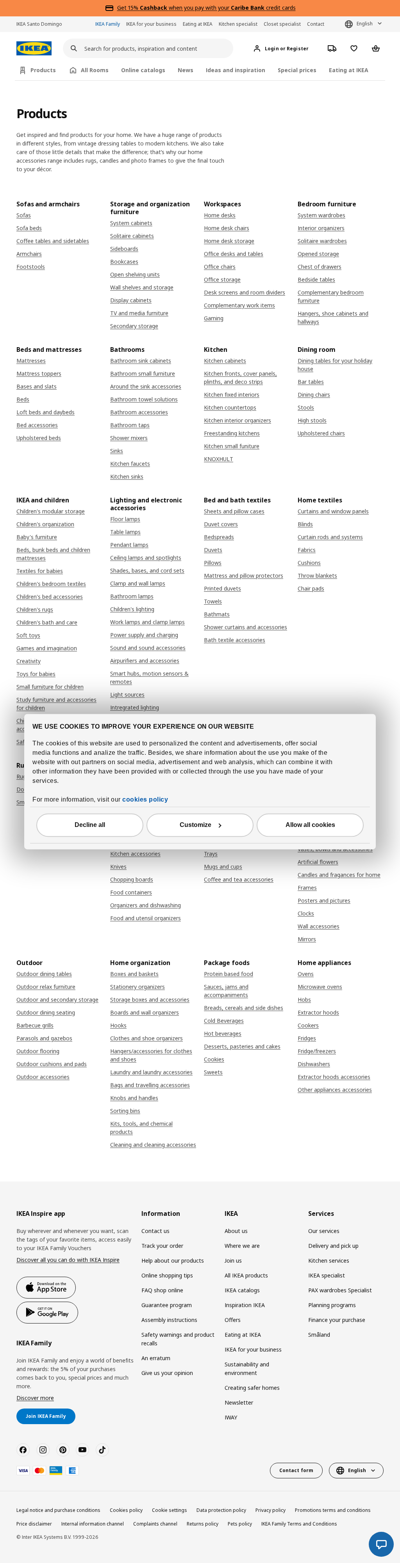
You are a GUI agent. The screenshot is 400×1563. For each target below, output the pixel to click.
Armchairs (29, 253)
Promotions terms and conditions (333, 1510)
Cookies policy (126, 1510)
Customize (195, 824)
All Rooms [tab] (95, 70)
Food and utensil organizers (145, 918)
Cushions (309, 562)
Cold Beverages (224, 1020)
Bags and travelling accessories (150, 1085)
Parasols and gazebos (44, 1038)
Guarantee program (166, 1305)
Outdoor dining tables (44, 974)
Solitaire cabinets (132, 236)
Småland (319, 1334)
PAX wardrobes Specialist (340, 1290)
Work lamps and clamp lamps (147, 622)
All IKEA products (246, 1275)
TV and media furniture (139, 313)
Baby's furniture (36, 537)
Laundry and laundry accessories (151, 1072)
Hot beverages (222, 1033)
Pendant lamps (129, 544)
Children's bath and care (46, 622)
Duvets (213, 550)
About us (236, 1231)
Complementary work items (239, 305)
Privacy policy (270, 1510)
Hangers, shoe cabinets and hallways (333, 317)
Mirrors (307, 939)
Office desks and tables (233, 253)
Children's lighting (132, 609)
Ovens (306, 974)
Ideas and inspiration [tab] (235, 70)
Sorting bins (125, 1110)
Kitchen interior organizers (237, 420)
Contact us (155, 1231)
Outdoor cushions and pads (51, 1064)
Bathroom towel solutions (144, 399)
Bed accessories (37, 425)
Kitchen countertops (230, 407)
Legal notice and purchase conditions (58, 1510)
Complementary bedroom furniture (331, 296)
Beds (22, 399)
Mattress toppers (38, 373)
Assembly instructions (169, 1319)
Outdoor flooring (37, 1051)
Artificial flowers (318, 862)
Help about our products (172, 1260)
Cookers (308, 1025)
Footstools (30, 266)
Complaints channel (155, 1523)
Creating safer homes (252, 1387)
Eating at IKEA (197, 24)
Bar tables (311, 381)
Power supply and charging (144, 635)
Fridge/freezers (317, 1051)
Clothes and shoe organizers (146, 1038)
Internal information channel (92, 1523)
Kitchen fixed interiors (231, 394)
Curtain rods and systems (330, 537)
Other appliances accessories (335, 1089)
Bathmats (217, 614)
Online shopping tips (167, 1275)
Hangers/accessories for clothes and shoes (151, 1055)
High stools (312, 420)
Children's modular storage (50, 511)
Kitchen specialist (238, 24)
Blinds (305, 524)
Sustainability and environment (247, 1369)
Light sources (127, 694)
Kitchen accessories (135, 853)
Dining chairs (314, 394)
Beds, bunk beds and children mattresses (53, 554)
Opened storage (318, 253)
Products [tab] (43, 70)
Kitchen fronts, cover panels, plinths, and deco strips (240, 377)
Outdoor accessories (43, 1076)
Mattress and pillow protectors (243, 575)
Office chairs (220, 266)
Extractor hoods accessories (334, 1076)
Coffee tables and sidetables (52, 241)
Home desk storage (229, 241)
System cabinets (131, 223)
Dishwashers (314, 1064)
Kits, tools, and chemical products (141, 1127)
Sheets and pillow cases (234, 511)
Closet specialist (282, 24)
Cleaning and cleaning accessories (153, 1144)
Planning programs (332, 1305)
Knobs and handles (134, 1098)
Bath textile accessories (234, 640)
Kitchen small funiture (231, 446)
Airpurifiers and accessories (144, 660)
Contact (315, 24)
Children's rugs (34, 609)
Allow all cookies (310, 824)
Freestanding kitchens (232, 433)
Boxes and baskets (134, 974)
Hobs (304, 999)
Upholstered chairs (321, 433)
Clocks (306, 913)
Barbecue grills (35, 1025)
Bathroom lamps (132, 596)
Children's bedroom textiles (51, 583)
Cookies (214, 1059)
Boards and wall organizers (144, 1012)
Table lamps (125, 532)
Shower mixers (129, 438)
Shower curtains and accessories (245, 627)
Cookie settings (169, 1510)
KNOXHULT (218, 459)
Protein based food (228, 974)
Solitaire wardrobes (322, 241)
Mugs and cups (223, 866)
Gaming (213, 318)
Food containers (131, 892)
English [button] (365, 23)
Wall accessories (318, 926)
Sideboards (124, 248)
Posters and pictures (324, 900)
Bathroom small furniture (142, 373)
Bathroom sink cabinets (140, 360)
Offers (233, 1319)
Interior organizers (321, 228)
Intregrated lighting (134, 707)
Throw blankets (317, 575)
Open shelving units (135, 274)
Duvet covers (221, 524)
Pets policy (240, 1523)
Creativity (28, 661)
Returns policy (202, 1523)
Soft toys (28, 635)
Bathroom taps (130, 425)
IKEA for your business (151, 24)
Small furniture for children (50, 686)
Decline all (90, 824)
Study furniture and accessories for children (56, 703)
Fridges (307, 1038)
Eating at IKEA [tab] (348, 70)
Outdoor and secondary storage (57, 999)
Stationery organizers (137, 986)
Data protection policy (221, 1510)
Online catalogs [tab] (143, 70)
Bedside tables (316, 279)
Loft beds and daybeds (45, 412)
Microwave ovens (320, 986)
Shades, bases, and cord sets (147, 570)
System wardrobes (321, 215)
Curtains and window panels (333, 511)
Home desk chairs (226, 228)
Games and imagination (46, 648)
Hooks (118, 1025)
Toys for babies (35, 674)
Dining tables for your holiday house (335, 365)
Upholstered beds (38, 438)
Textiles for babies (39, 571)
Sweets (213, 1072)
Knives (118, 866)
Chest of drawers (319, 266)
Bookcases (124, 261)
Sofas (23, 215)
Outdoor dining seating (45, 1012)
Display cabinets (131, 300)
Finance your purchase (336, 1319)
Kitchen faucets (130, 463)
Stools (306, 407)
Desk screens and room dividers (244, 292)
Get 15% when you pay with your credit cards (206, 7)
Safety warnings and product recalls (177, 1339)
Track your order (162, 1245)
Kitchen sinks (126, 476)
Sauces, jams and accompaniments (226, 991)
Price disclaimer (34, 1523)
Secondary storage (134, 326)
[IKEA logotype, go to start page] (34, 48)
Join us (233, 1260)
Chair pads (311, 588)
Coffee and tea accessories (238, 879)
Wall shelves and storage (141, 287)
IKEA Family (107, 24)
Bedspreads (219, 537)
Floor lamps (125, 519)
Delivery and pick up (333, 1245)
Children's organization (45, 524)
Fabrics (307, 550)
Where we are (242, 1245)
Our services (323, 1231)
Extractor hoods (318, 1012)
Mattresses (31, 360)
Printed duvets (222, 588)
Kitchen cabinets (225, 360)
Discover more (35, 1398)
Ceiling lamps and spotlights (145, 557)
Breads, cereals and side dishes (243, 1007)
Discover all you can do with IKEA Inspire (68, 1259)
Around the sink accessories (145, 386)
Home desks (220, 215)
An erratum (155, 1358)
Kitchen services (328, 1260)
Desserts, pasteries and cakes (242, 1046)
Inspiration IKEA (245, 1305)
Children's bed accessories (49, 596)
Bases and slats (36, 386)
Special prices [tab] (297, 70)
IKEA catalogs (242, 1290)
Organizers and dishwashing (145, 905)
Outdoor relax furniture (45, 986)
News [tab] (185, 70)
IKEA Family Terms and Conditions (299, 1523)
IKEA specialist (326, 1275)
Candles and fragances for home (339, 874)
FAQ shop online (162, 1290)
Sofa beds (29, 228)
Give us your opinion (167, 1373)
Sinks (116, 450)
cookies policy (145, 799)
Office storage (222, 279)
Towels (213, 601)
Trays (211, 853)
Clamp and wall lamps (137, 583)
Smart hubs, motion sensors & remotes (149, 677)
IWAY (231, 1417)
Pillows (212, 562)
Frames (307, 887)
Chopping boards (131, 879)
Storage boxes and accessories (149, 999)
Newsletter (239, 1402)
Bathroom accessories (139, 412)
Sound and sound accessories (148, 647)
